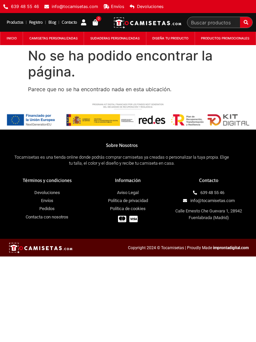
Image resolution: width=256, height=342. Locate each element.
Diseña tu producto (170, 38)
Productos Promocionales (225, 38)
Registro (36, 22)
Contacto (69, 22)
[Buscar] (246, 22)
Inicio (12, 38)
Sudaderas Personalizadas (115, 38)
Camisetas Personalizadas (53, 38)
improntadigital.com (231, 247)
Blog (52, 22)
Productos (15, 22)
